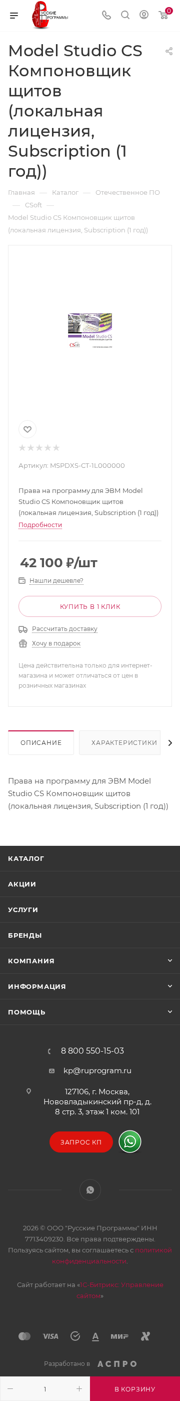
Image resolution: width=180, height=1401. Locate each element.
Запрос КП (81, 1142)
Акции (22, 884)
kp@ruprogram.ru (98, 1070)
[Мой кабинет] (144, 16)
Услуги (23, 910)
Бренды (25, 935)
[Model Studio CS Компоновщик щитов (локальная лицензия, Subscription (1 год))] (90, 331)
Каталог (26, 858)
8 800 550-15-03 (92, 1051)
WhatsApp (90, 1190)
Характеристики (124, 742)
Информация (37, 986)
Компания (31, 961)
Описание (41, 742)
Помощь (27, 1012)
